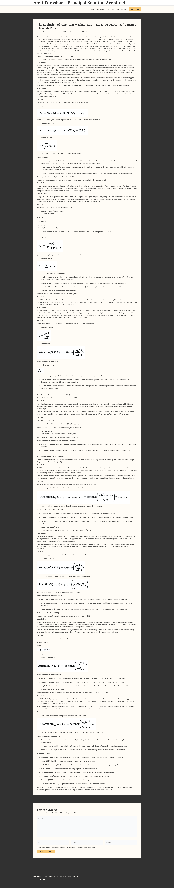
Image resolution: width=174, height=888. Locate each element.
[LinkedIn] (44, 880)
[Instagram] (37, 880)
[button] (135, 9)
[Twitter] (40, 880)
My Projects (121, 9)
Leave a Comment (43, 32)
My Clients (101, 9)
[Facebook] (33, 880)
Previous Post (38, 799)
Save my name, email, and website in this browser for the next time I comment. (67, 848)
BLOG (92, 9)
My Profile (110, 9)
